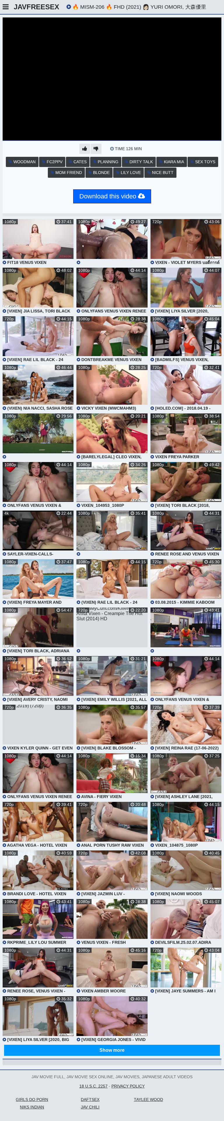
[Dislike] (96, 149)
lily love (130, 172)
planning (107, 161)
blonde (101, 172)
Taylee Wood (148, 1099)
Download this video (108, 196)
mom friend (68, 172)
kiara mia (173, 161)
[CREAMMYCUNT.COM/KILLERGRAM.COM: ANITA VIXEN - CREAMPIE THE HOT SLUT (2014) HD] (111, 630)
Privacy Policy (128, 1086)
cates (79, 161)
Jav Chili (90, 1107)
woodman (24, 161)
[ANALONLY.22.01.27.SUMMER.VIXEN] (111, 242)
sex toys (204, 161)
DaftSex (90, 1099)
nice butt (162, 172)
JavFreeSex (36, 7)
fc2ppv (54, 161)
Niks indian (32, 1107)
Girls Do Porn (32, 1099)
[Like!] (84, 149)
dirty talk (140, 161)
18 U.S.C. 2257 (93, 1086)
